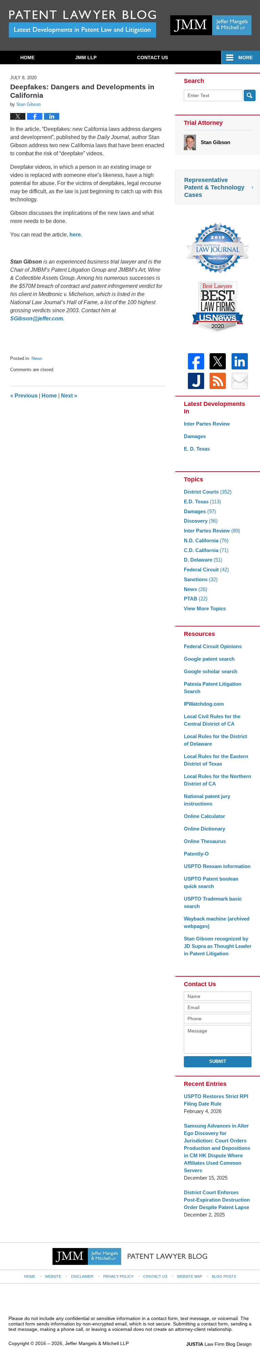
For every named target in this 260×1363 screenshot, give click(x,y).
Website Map (189, 1276)
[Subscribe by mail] (240, 381)
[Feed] (218, 381)
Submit (217, 1061)
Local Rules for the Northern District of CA (217, 780)
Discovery (201, 521)
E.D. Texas (202, 501)
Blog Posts (224, 1276)
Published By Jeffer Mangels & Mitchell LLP (211, 25)
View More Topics (205, 608)
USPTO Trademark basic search (213, 902)
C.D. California (206, 550)
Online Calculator (204, 816)
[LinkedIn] (240, 361)
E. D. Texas (197, 449)
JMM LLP (85, 57)
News (36, 358)
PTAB (196, 598)
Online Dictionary (204, 829)
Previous (24, 396)
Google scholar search (210, 671)
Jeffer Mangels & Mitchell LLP (97, 1343)
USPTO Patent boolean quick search (211, 882)
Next (69, 396)
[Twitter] (218, 361)
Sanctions (201, 579)
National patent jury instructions (207, 800)
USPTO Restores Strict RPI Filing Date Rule (216, 1100)
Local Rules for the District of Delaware (215, 740)
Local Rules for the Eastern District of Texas (216, 760)
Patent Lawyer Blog (82, 24)
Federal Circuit (206, 569)
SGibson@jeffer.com (36, 318)
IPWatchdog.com (204, 704)
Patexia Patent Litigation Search (212, 687)
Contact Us (152, 57)
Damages (195, 436)
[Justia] (196, 381)
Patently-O (196, 854)
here (75, 234)
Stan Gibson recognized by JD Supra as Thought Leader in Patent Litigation (218, 946)
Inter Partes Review (207, 424)
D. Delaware (203, 560)
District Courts (208, 492)
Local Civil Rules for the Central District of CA (212, 720)
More (245, 57)
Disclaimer (82, 1276)
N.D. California (206, 540)
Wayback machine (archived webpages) (217, 922)
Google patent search (209, 659)
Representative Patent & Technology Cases (214, 187)
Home (27, 57)
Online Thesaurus (205, 841)
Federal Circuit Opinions (213, 646)
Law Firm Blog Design (219, 1344)
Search (250, 95)
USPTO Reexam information (217, 866)
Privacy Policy (118, 1276)
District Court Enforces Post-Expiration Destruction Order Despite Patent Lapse (217, 1199)
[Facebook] (196, 361)
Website (53, 1276)
